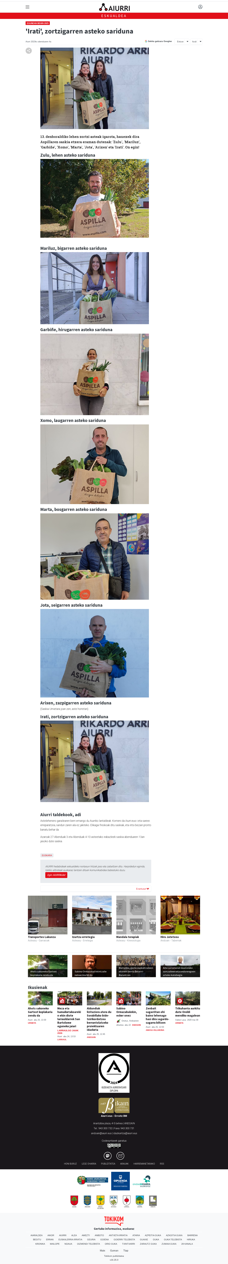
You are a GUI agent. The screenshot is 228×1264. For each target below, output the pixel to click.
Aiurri (62, 1235)
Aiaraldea (36, 1235)
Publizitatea (108, 1164)
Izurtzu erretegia (83, 937)
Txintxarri (128, 1244)
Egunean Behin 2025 (38, 23)
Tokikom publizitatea (114, 1256)
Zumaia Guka (169, 1244)
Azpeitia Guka (153, 1235)
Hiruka (191, 1239)
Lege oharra (89, 1164)
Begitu (37, 1239)
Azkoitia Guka (174, 1235)
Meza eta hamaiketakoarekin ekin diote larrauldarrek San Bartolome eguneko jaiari (69, 1017)
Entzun (180, 41)
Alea (74, 1235)
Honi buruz (70, 1164)
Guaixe (144, 1239)
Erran (50, 1239)
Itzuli (194, 41)
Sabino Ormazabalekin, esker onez (126, 1011)
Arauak (124, 1164)
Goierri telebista (124, 1239)
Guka (156, 1239)
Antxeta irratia (118, 1235)
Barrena (192, 1235)
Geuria (91, 1239)
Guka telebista (173, 1239)
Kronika (40, 1244)
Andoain (91, 1037)
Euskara (47, 855)
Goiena (104, 1239)
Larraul (62, 1040)
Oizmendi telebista (88, 1244)
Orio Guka (111, 1244)
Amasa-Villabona (155, 1030)
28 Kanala (187, 1244)
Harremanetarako (144, 1164)
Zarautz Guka (148, 1244)
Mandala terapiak (127, 937)
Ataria (136, 1235)
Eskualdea (114, 15)
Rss (162, 1164)
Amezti (86, 1235)
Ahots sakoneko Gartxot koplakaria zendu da (40, 1011)
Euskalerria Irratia (70, 1239)
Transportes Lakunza (42, 937)
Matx (102, 1250)
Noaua (68, 1244)
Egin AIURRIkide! (56, 875)
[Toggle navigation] (27, 7)
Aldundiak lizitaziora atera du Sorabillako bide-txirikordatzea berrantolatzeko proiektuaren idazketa (99, 1019)
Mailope (55, 1244)
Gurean (114, 1250)
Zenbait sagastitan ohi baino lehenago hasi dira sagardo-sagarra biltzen (157, 1015)
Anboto (99, 1235)
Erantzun (141, 888)
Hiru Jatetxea (170, 937)
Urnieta (32, 1023)
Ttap (125, 1250)
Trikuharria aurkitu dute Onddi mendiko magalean (187, 1011)
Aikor (50, 1235)
